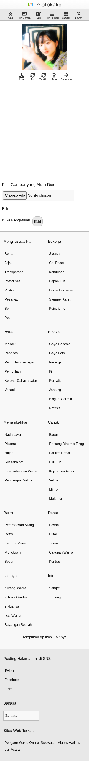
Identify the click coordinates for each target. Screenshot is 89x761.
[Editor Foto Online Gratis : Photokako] (44, 6)
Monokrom (13, 552)
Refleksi (55, 408)
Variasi (10, 390)
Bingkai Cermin (60, 399)
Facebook (12, 680)
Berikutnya (66, 79)
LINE (8, 689)
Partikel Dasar (59, 453)
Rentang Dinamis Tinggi (66, 444)
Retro (9, 534)
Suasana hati (14, 462)
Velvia (53, 480)
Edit (39, 17)
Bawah (78, 17)
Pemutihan (13, 371)
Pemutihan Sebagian (20, 362)
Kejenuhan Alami (61, 471)
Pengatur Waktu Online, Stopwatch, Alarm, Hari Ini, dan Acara (42, 746)
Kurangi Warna (15, 588)
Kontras (55, 561)
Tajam (53, 543)
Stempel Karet (59, 299)
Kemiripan (56, 272)
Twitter (9, 670)
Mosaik (10, 344)
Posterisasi (13, 281)
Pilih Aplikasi (52, 17)
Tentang (55, 597)
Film (52, 371)
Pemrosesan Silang (19, 525)
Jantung (55, 390)
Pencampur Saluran (19, 480)
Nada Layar (13, 434)
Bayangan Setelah (18, 625)
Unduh (21, 79)
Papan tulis (57, 281)
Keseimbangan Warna (21, 471)
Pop (7, 318)
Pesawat (11, 299)
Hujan (9, 453)
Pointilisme (57, 308)
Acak (54, 79)
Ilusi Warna (13, 615)
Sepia (9, 561)
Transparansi (14, 272)
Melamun (56, 498)
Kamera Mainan (16, 543)
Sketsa (54, 253)
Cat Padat (56, 263)
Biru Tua (55, 462)
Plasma (10, 444)
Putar (53, 534)
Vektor (9, 290)
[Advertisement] (44, 130)
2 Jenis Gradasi (16, 597)
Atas (10, 17)
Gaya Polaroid (59, 344)
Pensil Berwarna (61, 290)
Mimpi (53, 489)
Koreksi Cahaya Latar (21, 380)
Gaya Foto (57, 353)
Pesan (54, 525)
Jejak (9, 263)
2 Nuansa (12, 606)
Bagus (54, 434)
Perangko (56, 362)
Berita (9, 253)
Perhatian (56, 380)
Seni (8, 308)
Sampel (66, 17)
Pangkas (11, 353)
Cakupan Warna (61, 552)
